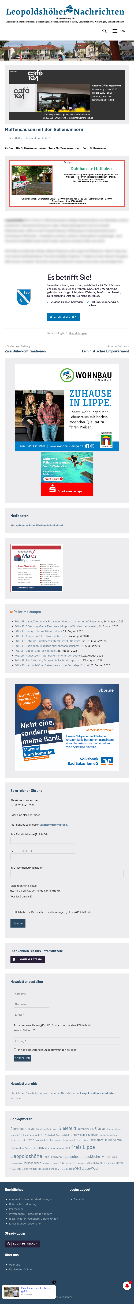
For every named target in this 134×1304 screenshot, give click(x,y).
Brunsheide (83, 1128)
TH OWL (120, 1163)
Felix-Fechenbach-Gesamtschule (54, 1135)
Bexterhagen (52, 1129)
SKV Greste (66, 1163)
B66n (29, 1129)
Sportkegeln (82, 1163)
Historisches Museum (21, 1147)
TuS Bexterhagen (27, 1168)
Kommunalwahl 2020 (60, 1148)
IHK (41, 1148)
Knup (46, 1148)
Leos (46, 1156)
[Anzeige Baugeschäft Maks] (36, 590)
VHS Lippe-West (86, 1168)
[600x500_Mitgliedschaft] (67, 769)
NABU (108, 1157)
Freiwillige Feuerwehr (86, 1134)
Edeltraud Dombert (35, 138)
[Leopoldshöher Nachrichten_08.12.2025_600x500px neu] (67, 449)
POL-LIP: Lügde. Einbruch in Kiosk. (36, 650)
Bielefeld (67, 1128)
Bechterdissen (39, 1129)
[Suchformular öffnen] (104, 31)
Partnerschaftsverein (50, 1163)
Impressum (16, 1208)
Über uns (14, 1264)
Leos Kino (56, 1156)
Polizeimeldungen (27, 612)
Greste (29, 1140)
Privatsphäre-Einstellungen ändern (30, 1213)
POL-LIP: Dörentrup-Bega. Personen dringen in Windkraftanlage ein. (56, 626)
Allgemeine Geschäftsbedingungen (31, 1199)
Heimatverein (113, 1140)
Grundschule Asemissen (48, 1140)
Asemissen (18, 1129)
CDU (92, 1128)
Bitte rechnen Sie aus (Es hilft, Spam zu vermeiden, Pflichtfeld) (34, 891)
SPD (74, 1163)
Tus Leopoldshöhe (47, 1168)
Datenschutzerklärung (22, 1204)
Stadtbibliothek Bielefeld (102, 1162)
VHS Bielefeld (66, 1168)
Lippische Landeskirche (81, 1156)
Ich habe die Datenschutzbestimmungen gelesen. (46, 1049)
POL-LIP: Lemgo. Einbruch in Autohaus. (39, 631)
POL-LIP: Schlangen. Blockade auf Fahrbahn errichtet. (47, 645)
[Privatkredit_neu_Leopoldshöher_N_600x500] (67, 494)
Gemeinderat (17, 1140)
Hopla (36, 1148)
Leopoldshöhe (26, 1156)
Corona (102, 1128)
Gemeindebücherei (109, 1135)
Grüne (86, 1140)
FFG (70, 1135)
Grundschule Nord (72, 1140)
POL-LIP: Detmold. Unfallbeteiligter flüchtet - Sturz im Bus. (50, 640)
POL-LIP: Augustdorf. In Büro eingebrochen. (41, 636)
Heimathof (96, 1140)
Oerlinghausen (32, 1162)
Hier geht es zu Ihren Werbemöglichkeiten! (36, 525)
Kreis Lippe (82, 1147)
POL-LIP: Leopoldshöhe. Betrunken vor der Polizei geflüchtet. (52, 665)
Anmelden (80, 1199)
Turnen (13, 1169)
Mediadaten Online (20, 1269)
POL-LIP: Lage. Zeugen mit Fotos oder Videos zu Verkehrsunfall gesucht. (59, 621)
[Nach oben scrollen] (126, 1297)
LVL (103, 1157)
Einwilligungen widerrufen (25, 1223)
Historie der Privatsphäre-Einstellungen (33, 1218)
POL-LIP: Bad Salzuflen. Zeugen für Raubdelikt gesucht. (48, 660)
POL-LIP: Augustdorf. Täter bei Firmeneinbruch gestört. (49, 655)
